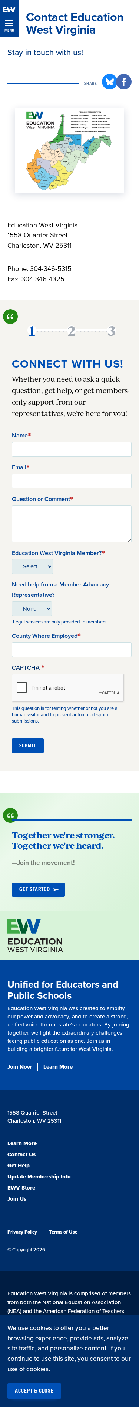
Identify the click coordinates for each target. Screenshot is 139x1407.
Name (20, 435)
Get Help (18, 1165)
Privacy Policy (22, 1232)
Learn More (58, 1066)
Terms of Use (63, 1232)
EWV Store (21, 1187)
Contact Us (21, 1154)
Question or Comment (41, 499)
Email (19, 467)
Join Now (19, 1066)
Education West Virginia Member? (57, 553)
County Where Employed (44, 636)
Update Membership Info (39, 1176)
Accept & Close (34, 1391)
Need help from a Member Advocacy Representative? (60, 590)
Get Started (34, 889)
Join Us (16, 1198)
